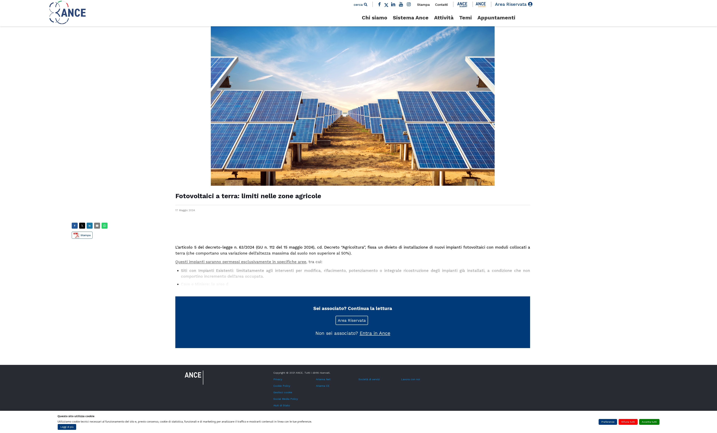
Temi (465, 18)
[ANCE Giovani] (481, 4)
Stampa (423, 5)
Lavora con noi (410, 379)
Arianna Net (323, 379)
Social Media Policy (285, 398)
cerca (359, 5)
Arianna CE (322, 385)
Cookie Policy (281, 385)
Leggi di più (67, 427)
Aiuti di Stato (281, 405)
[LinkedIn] (393, 4)
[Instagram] (409, 4)
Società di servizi (369, 379)
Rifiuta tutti (628, 421)
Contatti (441, 5)
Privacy (277, 379)
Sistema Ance (411, 18)
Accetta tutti (649, 421)
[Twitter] (386, 4)
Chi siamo (374, 18)
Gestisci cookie (282, 392)
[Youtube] (401, 4)
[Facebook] (379, 4)
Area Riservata (511, 4)
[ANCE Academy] (462, 4)
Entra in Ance (375, 333)
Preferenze (607, 421)
